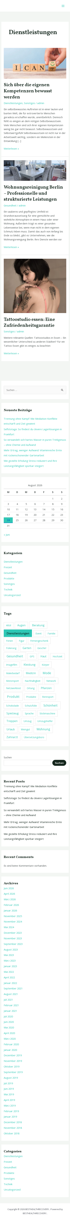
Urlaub (10, 729)
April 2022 (9, 977)
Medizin (31, 673)
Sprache (29, 713)
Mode (47, 673)
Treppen (12, 721)
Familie (51, 633)
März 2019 (10, 1105)
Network (51, 680)
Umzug (27, 721)
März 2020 (10, 1038)
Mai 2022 (9, 971)
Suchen (8, 757)
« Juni (7, 534)
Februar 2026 (11, 905)
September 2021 (13, 988)
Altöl (8, 625)
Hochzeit (57, 656)
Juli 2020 (8, 1016)
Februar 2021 (11, 1005)
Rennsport (48, 696)
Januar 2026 (10, 910)
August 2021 (11, 994)
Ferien (9, 640)
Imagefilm (11, 664)
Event (39, 633)
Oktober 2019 (11, 1066)
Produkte (9, 578)
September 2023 (13, 944)
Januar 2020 (10, 1050)
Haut (43, 656)
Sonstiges (29, 103)
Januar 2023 (10, 966)
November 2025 (13, 916)
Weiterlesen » (11, 148)
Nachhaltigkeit (32, 680)
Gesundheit (10, 205)
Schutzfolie (31, 705)
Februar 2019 (11, 1111)
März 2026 (10, 899)
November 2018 (13, 1127)
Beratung (38, 625)
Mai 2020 (9, 1027)
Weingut (25, 729)
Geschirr (41, 648)
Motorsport (12, 680)
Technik (8, 589)
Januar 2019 (10, 1116)
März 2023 (10, 960)
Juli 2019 (8, 1083)
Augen (21, 625)
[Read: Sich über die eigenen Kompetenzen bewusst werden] (35, 63)
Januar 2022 (10, 983)
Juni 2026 (9, 888)
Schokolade (12, 705)
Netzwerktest (13, 688)
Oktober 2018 (11, 1133)
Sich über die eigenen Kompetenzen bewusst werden (28, 91)
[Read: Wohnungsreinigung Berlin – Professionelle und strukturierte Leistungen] (35, 170)
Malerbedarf (13, 673)
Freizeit (8, 567)
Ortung (30, 688)
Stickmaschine (47, 713)
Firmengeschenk (39, 640)
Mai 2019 (9, 1094)
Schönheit (50, 705)
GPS (32, 656)
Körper (45, 664)
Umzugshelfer (45, 721)
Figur (21, 640)
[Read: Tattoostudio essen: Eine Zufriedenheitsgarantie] (35, 285)
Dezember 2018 (13, 1122)
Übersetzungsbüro (34, 737)
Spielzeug (12, 713)
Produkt (13, 696)
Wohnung (43, 729)
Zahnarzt (12, 737)
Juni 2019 (9, 1088)
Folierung (11, 648)
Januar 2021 (10, 1010)
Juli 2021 (8, 999)
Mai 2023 (9, 955)
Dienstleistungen (13, 103)
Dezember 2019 (13, 1055)
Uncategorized (12, 595)
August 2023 (11, 949)
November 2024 (13, 921)
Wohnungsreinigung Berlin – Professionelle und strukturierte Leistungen (33, 193)
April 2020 (9, 1033)
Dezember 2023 (13, 932)
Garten (27, 648)
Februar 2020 (11, 1044)
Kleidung (30, 664)
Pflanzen (46, 688)
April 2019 (9, 1100)
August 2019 (11, 1077)
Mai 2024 (9, 927)
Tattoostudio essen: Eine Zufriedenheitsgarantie (29, 322)
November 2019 (13, 1061)
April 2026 (9, 893)
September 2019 (13, 1072)
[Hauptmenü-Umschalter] (63, 6)
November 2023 (13, 938)
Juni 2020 (9, 1021)
